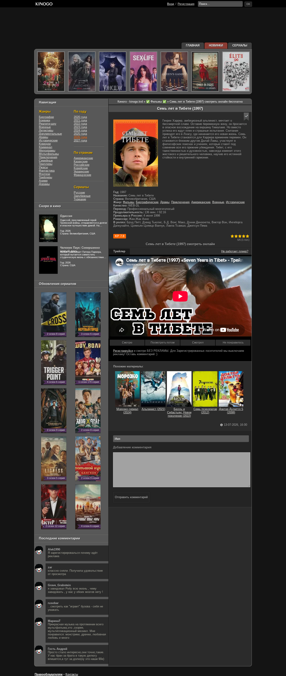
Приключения (180, 202)
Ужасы (43, 167)
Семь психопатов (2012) (205, 410)
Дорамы (44, 184)
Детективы (46, 130)
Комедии (45, 143)
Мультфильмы (49, 154)
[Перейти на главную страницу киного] (44, 4)
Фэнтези (44, 174)
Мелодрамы (47, 150)
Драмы (164, 202)
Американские (200, 202)
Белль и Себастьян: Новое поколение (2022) (179, 412)
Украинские (81, 171)
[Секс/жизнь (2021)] (143, 71)
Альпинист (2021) (153, 409)
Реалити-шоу (47, 123)
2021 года (80, 120)
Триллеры (45, 164)
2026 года (80, 137)
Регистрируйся (123, 350)
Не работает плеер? (234, 251)
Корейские (81, 168)
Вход (170, 4)
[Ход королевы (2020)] (174, 71)
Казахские (81, 161)
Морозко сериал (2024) (127, 410)
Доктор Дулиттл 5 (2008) (231, 410)
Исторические (235, 202)
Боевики (44, 120)
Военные (218, 202)
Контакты (71, 674)
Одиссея (66, 216)
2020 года (80, 117)
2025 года (80, 133)
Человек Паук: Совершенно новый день (80, 249)
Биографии (46, 117)
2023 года (80, 127)
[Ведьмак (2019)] (82, 71)
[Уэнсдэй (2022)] (112, 71)
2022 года (80, 123)
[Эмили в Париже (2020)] (205, 71)
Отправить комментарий (131, 497)
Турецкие (80, 199)
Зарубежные (82, 196)
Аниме (43, 180)
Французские (82, 175)
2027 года (80, 140)
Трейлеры (45, 177)
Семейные (46, 160)
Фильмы (128, 202)
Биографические (147, 202)
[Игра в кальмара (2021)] (51, 71)
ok (248, 4)
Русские (79, 192)
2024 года (80, 130)
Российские (81, 164)
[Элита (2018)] (236, 71)
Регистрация (186, 4)
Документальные (50, 133)
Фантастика (47, 170)
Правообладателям (49, 674)
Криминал (45, 147)
